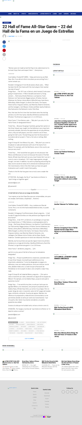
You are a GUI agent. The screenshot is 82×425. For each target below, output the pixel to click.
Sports (23, 14)
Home (10, 14)
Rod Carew (24, 331)
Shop (60, 14)
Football (47, 401)
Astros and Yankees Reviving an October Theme (64, 152)
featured (11, 324)
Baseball (56, 91)
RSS (35, 408)
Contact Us (35, 406)
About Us (16, 14)
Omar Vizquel (28, 329)
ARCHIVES (73, 14)
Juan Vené (11, 36)
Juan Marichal (40, 326)
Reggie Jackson (38, 329)
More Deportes (33, 14)
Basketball (47, 396)
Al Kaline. (21, 322)
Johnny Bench (31, 326)
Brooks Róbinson (30, 322)
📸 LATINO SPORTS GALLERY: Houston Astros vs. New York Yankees (64, 95)
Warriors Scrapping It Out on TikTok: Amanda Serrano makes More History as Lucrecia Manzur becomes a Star (66, 230)
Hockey (47, 404)
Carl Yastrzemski (41, 322)
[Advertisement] (66, 51)
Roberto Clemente (14, 331)
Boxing (56, 202)
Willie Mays (20, 333)
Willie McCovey (29, 333)
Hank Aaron (40, 324)
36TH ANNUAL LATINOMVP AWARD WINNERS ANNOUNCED (65, 258)
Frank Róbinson (31, 324)
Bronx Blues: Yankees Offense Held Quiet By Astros (65, 283)
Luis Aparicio (19, 329)
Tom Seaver (12, 333)
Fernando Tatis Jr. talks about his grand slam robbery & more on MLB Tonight (65, 179)
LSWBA (55, 14)
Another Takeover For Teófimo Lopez (66, 204)
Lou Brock (11, 329)
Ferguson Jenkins (20, 324)
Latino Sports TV (45, 14)
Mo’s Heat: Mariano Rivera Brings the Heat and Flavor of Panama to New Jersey (66, 334)
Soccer (47, 398)
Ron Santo (31, 331)
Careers (66, 14)
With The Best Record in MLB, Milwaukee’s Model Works (63, 308)
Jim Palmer (23, 326)
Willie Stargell (39, 333)
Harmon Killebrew (14, 326)
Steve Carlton (40, 331)
